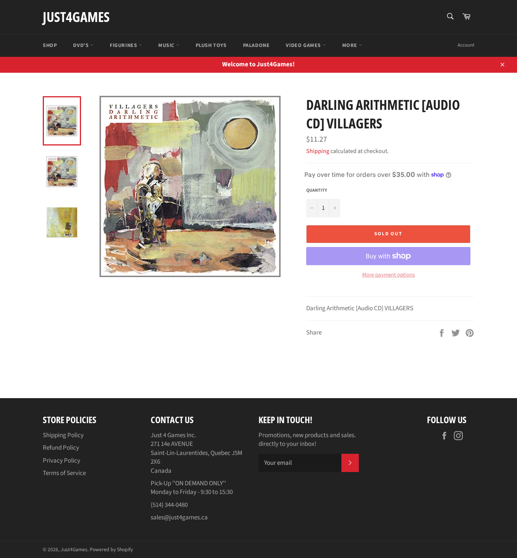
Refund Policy (61, 447)
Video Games (304, 45)
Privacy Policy (61, 460)
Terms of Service (64, 473)
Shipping (317, 151)
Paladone (256, 45)
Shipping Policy (63, 435)
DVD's (81, 45)
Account (466, 45)
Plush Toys (211, 45)
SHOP (50, 45)
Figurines (124, 45)
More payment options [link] (388, 275)
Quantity (316, 191)
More (350, 45)
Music (167, 45)
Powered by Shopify (111, 549)
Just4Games (76, 17)
